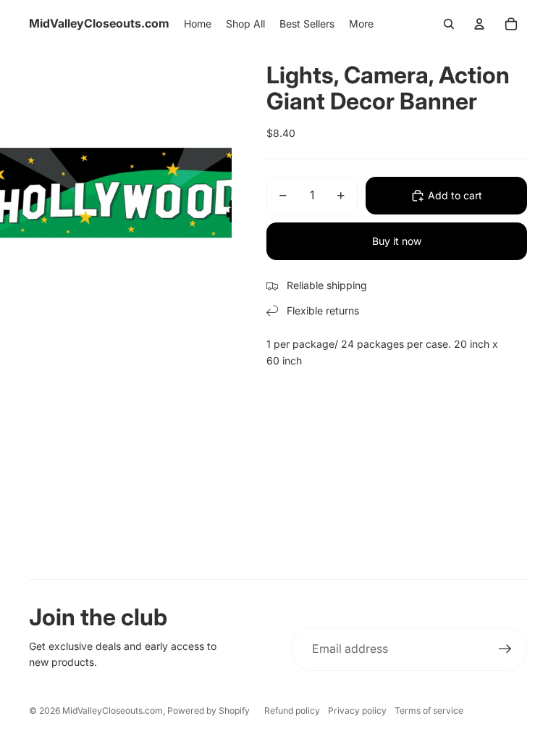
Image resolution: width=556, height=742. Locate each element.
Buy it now (396, 241)
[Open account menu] (479, 24)
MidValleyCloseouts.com (112, 710)
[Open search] (449, 24)
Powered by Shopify (208, 710)
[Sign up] (505, 649)
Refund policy (292, 710)
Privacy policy (357, 710)
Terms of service (429, 710)
